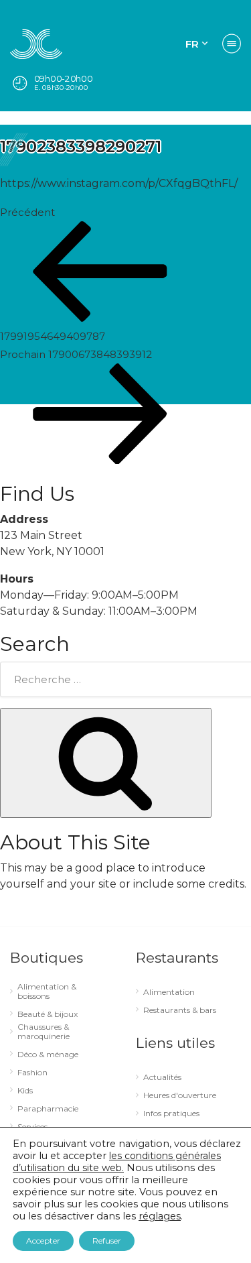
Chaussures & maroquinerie (43, 1031)
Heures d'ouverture (179, 1095)
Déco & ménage (47, 1054)
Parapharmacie (47, 1109)
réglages (160, 1216)
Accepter (43, 1241)
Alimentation (169, 992)
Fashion (32, 1072)
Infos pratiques (171, 1113)
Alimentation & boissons (46, 991)
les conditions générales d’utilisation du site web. (117, 1162)
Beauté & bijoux (47, 1014)
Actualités (162, 1077)
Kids (25, 1090)
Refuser (106, 1241)
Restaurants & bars (179, 1010)
